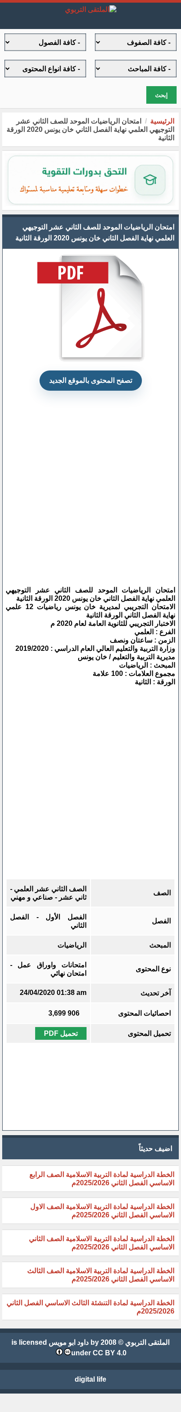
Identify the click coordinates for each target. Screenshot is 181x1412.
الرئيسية (162, 121)
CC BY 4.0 (110, 1353)
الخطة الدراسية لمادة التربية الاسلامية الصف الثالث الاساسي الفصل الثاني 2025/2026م (100, 1275)
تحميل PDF (61, 1033)
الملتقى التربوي (147, 1342)
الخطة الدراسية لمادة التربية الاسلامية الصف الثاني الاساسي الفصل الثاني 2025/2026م (101, 1243)
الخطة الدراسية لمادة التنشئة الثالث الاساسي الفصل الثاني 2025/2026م (90, 1307)
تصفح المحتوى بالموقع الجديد (90, 380)
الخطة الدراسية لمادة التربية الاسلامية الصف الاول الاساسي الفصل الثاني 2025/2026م (102, 1211)
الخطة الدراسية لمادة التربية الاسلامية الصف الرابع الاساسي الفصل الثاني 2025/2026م (101, 1179)
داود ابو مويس (69, 1342)
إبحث (161, 95)
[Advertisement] (85, 482)
